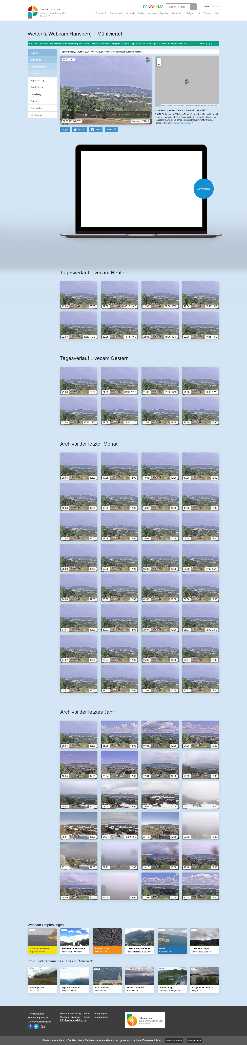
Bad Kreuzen (37, 87)
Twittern (81, 129)
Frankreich (177, 13)
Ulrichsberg (36, 115)
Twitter (36, 1026)
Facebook (30, 1026)
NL (198, 13)
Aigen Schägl (37, 80)
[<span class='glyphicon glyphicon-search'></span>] (193, 6)
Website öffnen (135, 188)
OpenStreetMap (174, 105)
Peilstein (34, 101)
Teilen (98, 129)
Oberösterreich (38, 66)
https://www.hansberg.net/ (181, 123)
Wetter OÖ (111, 129)
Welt (217, 13)
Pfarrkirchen (36, 108)
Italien (141, 13)
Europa (207, 13)
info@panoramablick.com (73, 1020)
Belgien (190, 13)
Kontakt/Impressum (38, 1017)
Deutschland (116, 13)
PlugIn (65, 129)
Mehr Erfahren (174, 1040)
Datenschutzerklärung (39, 1021)
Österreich (101, 13)
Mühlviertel (36, 73)
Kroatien (152, 13)
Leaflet (163, 105)
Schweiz (130, 13)
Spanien (164, 13)
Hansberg (36, 94)
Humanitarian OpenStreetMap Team (205, 105)
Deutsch (207, 6)
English (215, 6)
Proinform (38, 1013)
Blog (43, 1026)
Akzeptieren (194, 1040)
